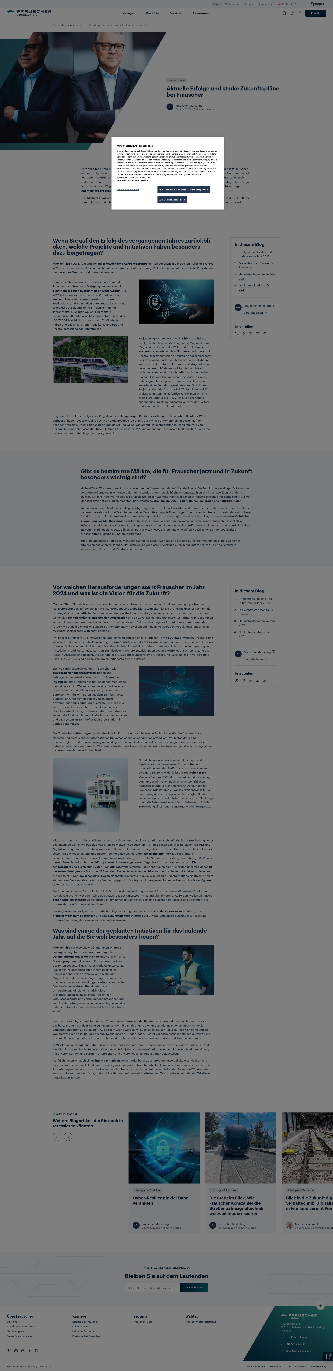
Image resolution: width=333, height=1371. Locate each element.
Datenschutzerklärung (127, 180)
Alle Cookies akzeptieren (172, 200)
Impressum (143, 180)
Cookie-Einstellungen (128, 189)
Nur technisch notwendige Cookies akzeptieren (183, 190)
